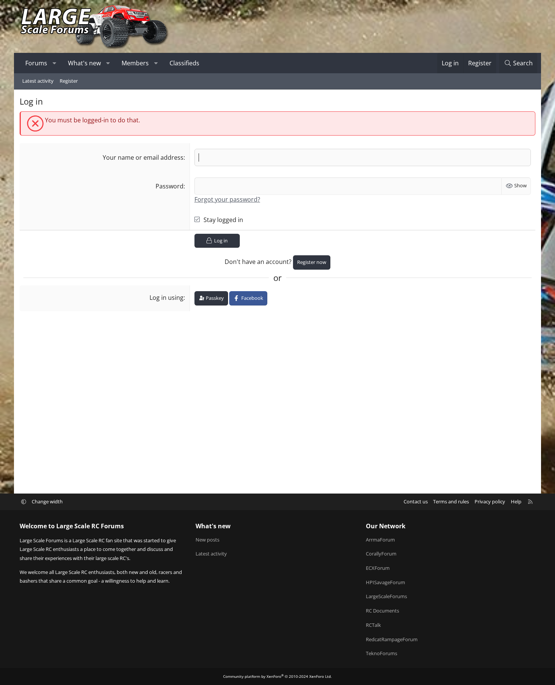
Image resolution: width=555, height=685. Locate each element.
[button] (54, 63)
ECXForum (378, 568)
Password (169, 186)
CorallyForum (381, 553)
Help (516, 501)
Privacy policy (490, 501)
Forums (36, 63)
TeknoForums (381, 653)
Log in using (166, 297)
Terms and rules (451, 501)
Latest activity (38, 80)
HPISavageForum (385, 582)
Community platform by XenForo (277, 676)
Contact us (416, 501)
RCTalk (373, 625)
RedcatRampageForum (392, 639)
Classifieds (184, 63)
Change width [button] (47, 501)
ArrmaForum (380, 539)
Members (135, 63)
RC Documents (382, 610)
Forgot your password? (227, 199)
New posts (207, 539)
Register (69, 80)
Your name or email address (143, 157)
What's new (84, 63)
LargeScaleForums (386, 596)
